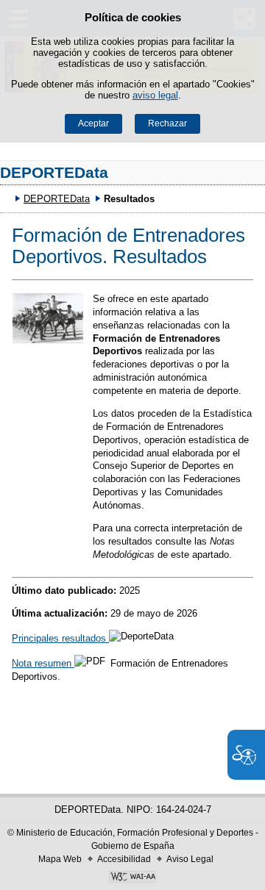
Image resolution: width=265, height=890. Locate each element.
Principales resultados (60, 638)
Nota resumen (43, 663)
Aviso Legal (189, 859)
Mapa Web (60, 859)
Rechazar (167, 123)
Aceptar (93, 123)
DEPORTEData (54, 172)
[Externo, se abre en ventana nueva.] (132, 878)
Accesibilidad (124, 859)
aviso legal (155, 95)
